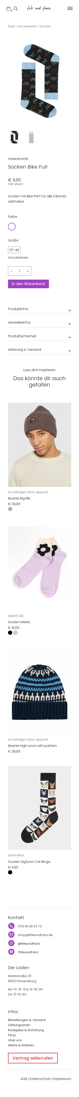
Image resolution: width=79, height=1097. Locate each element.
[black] (10, 633)
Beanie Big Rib (19, 498)
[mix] (12, 226)
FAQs (12, 1035)
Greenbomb (18, 158)
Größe (13, 240)
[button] (69, 8)
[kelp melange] (10, 509)
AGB (23, 1078)
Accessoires (27, 26)
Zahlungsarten (19, 1025)
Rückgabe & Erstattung (26, 1030)
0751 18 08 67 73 (30, 926)
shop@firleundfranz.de (35, 935)
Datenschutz (40, 1078)
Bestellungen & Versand (27, 1020)
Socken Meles (19, 622)
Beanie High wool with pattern (32, 745)
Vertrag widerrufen (33, 1058)
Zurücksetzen (18, 257)
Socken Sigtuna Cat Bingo (29, 861)
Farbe (12, 216)
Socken (45, 26)
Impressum (62, 1078)
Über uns (15, 1040)
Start (11, 26)
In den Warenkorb (28, 283)
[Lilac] (15, 633)
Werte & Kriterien (21, 1045)
